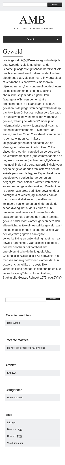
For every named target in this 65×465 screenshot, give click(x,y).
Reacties (14, 436)
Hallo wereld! (14, 322)
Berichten (14, 429)
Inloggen (11, 422)
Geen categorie (15, 397)
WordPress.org (15, 443)
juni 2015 (12, 372)
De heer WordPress (17, 347)
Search (55, 4)
